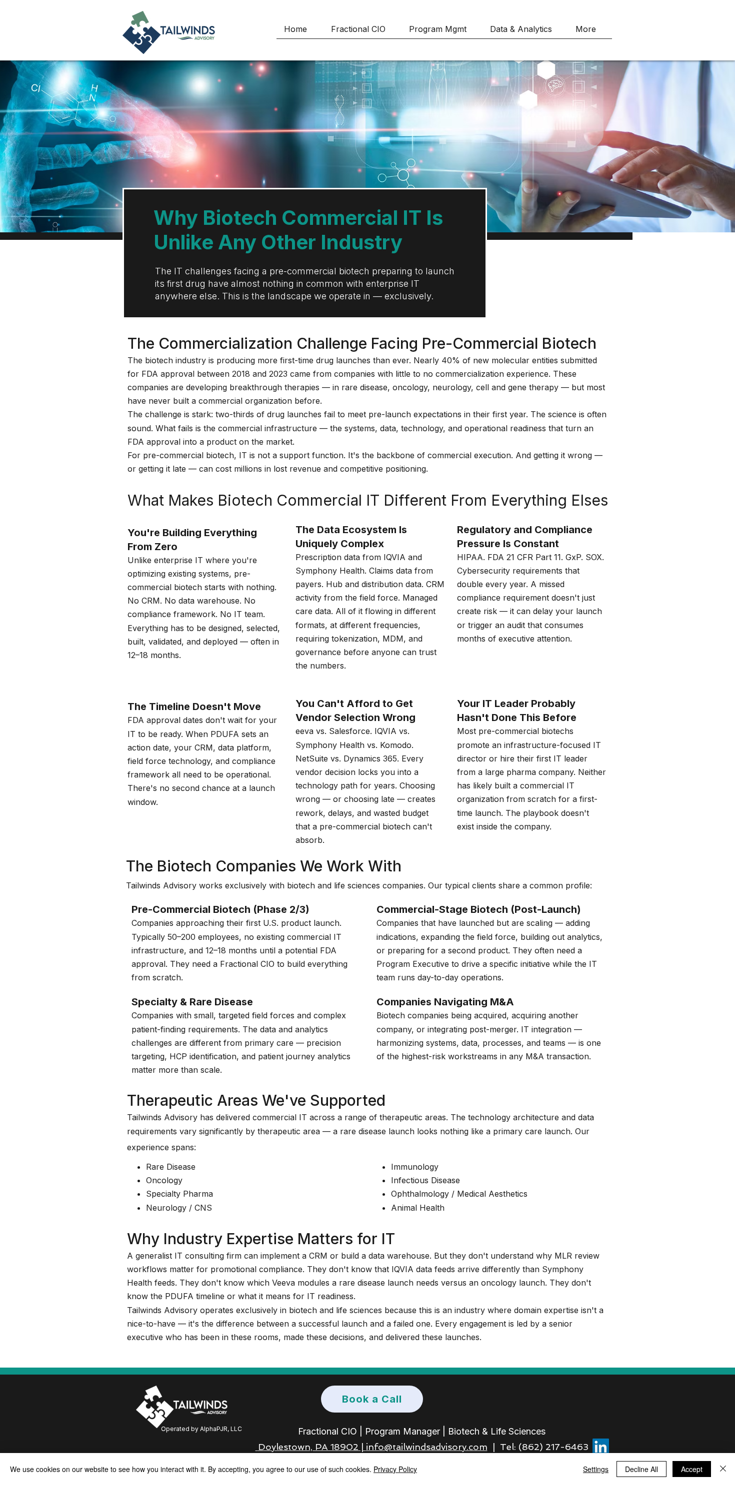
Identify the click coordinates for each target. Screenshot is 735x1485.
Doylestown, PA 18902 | (312, 1447)
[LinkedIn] (600, 1447)
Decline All (641, 1469)
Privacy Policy (395, 1469)
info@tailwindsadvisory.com (427, 1447)
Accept (691, 1469)
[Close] (723, 1469)
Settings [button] (595, 1469)
